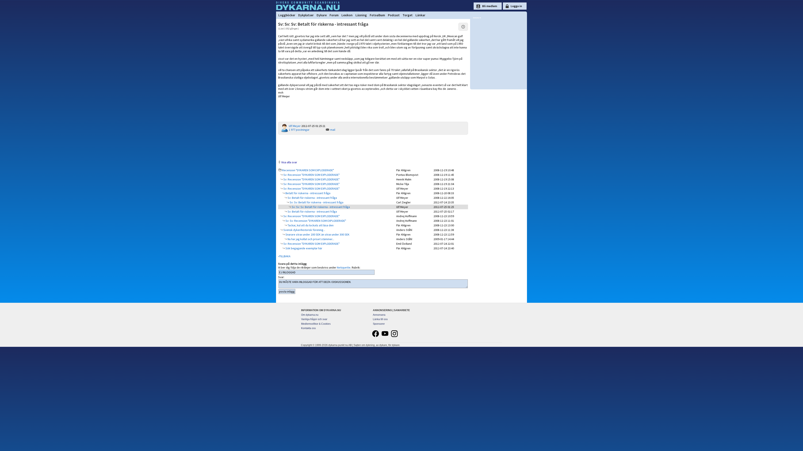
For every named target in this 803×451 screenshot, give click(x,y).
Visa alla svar (289, 162)
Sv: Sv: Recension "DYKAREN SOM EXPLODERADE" (315, 221)
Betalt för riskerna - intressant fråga (307, 193)
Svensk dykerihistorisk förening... (304, 230)
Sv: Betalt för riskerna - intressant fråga (312, 198)
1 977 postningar (299, 130)
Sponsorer (379, 323)
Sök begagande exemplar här (303, 248)
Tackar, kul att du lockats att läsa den (310, 225)
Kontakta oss (308, 328)
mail (332, 130)
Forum (334, 15)
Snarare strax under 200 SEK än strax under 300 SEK (317, 234)
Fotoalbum (377, 15)
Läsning (361, 15)
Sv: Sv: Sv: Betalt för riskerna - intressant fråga (320, 207)
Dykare (322, 15)
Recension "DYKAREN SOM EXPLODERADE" (308, 170)
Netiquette (343, 267)
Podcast (394, 15)
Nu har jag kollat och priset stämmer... (310, 239)
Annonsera (379, 314)
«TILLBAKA (284, 256)
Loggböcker (286, 15)
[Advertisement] (373, 147)
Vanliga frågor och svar (314, 319)
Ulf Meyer (295, 126)
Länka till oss (380, 319)
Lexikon (347, 15)
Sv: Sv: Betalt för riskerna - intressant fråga (316, 202)
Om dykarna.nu (309, 314)
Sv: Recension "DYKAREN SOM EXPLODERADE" (311, 175)
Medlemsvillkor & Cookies (316, 323)
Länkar (420, 15)
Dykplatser (306, 15)
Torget (408, 15)
